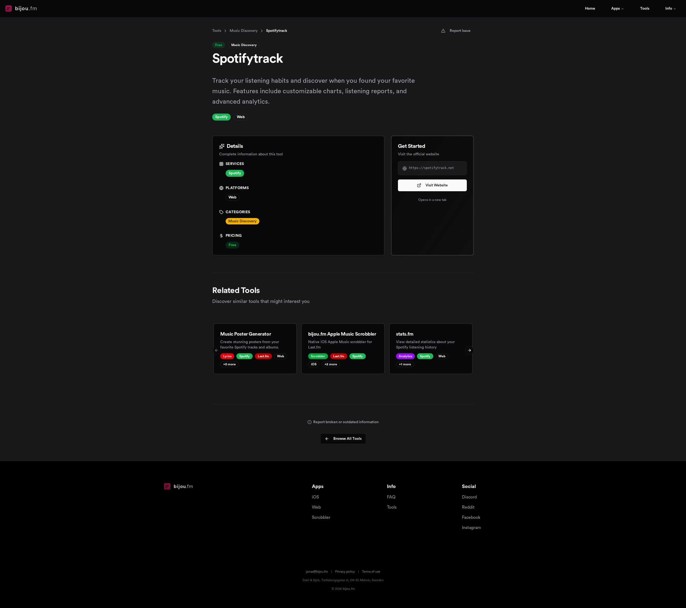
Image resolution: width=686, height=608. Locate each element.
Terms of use (371, 571)
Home (590, 8)
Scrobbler (321, 517)
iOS (315, 497)
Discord (469, 497)
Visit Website (437, 185)
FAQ (391, 497)
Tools (644, 8)
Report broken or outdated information (346, 422)
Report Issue (460, 31)
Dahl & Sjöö (311, 580)
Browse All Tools (347, 439)
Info (668, 8)
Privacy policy (345, 571)
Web (316, 507)
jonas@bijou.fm (317, 571)
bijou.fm (349, 588)
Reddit (468, 507)
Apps (615, 8)
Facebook (471, 517)
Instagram (471, 528)
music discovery (244, 31)
